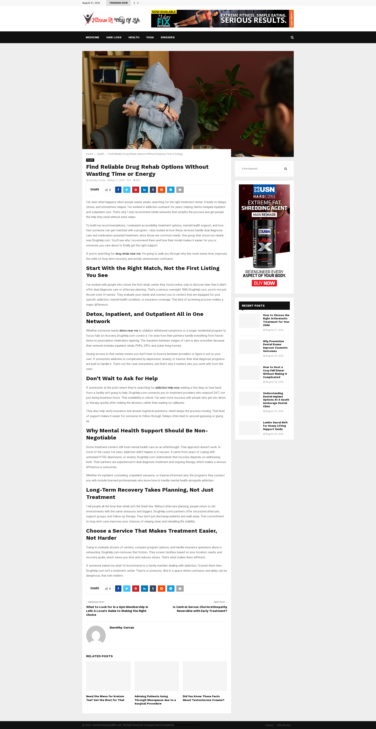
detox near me (128, 330)
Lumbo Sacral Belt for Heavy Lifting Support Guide (275, 426)
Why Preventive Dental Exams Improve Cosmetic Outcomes (275, 346)
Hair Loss (113, 37)
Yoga (150, 37)
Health (133, 37)
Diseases (168, 37)
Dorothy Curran (97, 180)
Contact (269, 725)
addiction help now (167, 387)
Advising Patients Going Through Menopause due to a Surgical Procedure (155, 700)
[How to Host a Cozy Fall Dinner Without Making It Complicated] (249, 373)
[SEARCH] (285, 169)
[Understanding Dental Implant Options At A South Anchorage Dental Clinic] (249, 399)
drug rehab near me (128, 253)
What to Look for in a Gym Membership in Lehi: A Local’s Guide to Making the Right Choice (117, 611)
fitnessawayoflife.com (187, 725)
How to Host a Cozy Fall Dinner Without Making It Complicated (275, 372)
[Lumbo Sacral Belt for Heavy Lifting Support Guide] (249, 428)
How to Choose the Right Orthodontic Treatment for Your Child (276, 320)
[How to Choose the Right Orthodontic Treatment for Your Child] (249, 321)
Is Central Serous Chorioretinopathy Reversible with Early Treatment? (200, 609)
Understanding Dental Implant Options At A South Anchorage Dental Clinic (276, 400)
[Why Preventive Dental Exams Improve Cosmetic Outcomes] (249, 347)
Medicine (92, 37)
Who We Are (284, 725)
